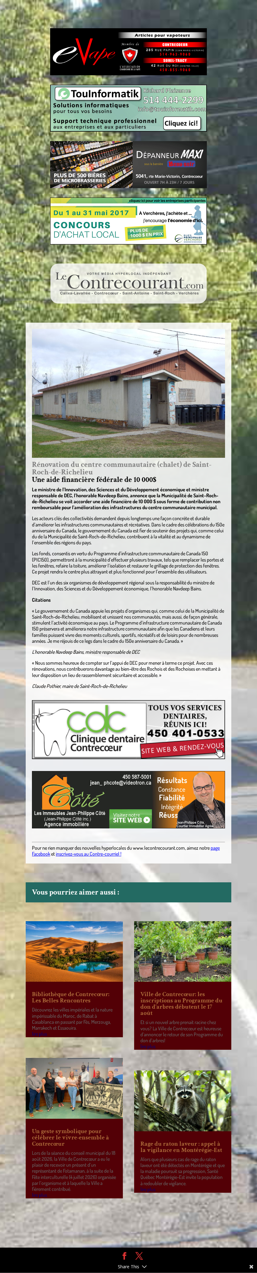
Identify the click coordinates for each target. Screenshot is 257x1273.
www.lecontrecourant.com (159, 848)
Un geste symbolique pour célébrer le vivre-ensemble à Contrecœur (70, 1137)
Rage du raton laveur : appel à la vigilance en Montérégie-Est (181, 1147)
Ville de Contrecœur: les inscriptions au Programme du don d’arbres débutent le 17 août (181, 1003)
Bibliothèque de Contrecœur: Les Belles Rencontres (70, 997)
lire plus (39, 1034)
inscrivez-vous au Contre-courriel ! (88, 854)
